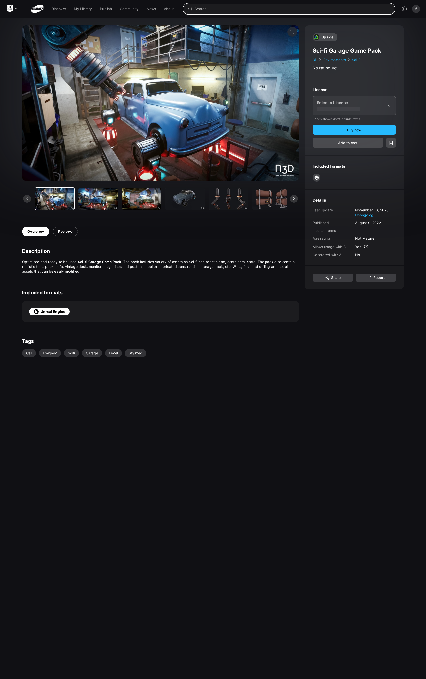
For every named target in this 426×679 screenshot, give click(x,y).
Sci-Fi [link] (356, 60)
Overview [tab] (35, 231)
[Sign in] (416, 9)
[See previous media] (27, 199)
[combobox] (292, 8)
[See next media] (294, 199)
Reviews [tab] (65, 231)
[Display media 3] (185, 199)
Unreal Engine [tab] (53, 311)
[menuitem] (59, 9)
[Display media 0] (54, 199)
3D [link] (315, 60)
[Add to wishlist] (391, 143)
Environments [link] (334, 60)
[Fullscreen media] (292, 32)
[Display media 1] (98, 199)
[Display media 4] (228, 199)
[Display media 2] (141, 199)
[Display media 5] (271, 199)
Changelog (364, 215)
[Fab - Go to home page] (37, 9)
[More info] (366, 247)
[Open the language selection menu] (404, 9)
